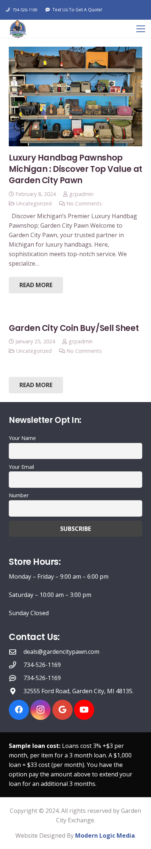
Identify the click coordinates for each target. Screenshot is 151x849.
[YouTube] (84, 710)
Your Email (21, 466)
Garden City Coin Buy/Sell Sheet (74, 328)
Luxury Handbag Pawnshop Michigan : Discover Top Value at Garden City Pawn (75, 169)
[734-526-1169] (16, 664)
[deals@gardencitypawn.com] (16, 651)
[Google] (62, 710)
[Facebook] (19, 710)
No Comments (84, 203)
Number (19, 495)
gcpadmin (81, 193)
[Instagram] (40, 710)
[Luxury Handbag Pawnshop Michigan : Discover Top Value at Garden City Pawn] (75, 96)
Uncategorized (34, 203)
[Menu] (141, 29)
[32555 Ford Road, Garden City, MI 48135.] (16, 691)
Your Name (22, 438)
